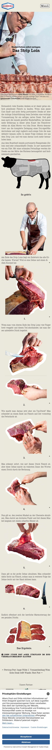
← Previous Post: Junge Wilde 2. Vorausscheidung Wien (26, 670)
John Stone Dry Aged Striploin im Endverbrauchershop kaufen (26, 656)
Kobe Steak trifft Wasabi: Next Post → (26, 673)
